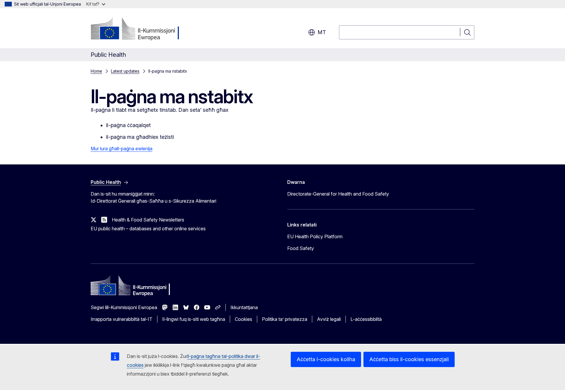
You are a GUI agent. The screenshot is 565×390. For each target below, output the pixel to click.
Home (96, 71)
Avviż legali (329, 319)
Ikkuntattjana (244, 307)
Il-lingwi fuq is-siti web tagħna (193, 319)
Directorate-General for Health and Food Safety (338, 194)
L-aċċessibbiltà (366, 319)
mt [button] (322, 32)
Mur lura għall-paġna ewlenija (121, 148)
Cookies (243, 319)
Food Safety (300, 248)
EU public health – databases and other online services (148, 228)
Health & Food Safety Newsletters (148, 220)
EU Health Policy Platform (315, 236)
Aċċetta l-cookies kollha (326, 359)
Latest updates (125, 71)
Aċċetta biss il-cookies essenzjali (409, 359)
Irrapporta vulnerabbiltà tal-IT (121, 319)
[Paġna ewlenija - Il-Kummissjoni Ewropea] (138, 29)
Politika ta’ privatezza (284, 319)
